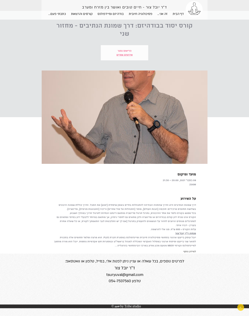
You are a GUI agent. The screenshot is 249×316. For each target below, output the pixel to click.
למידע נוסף (189, 251)
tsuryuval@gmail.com (124, 274)
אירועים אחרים (125, 55)
